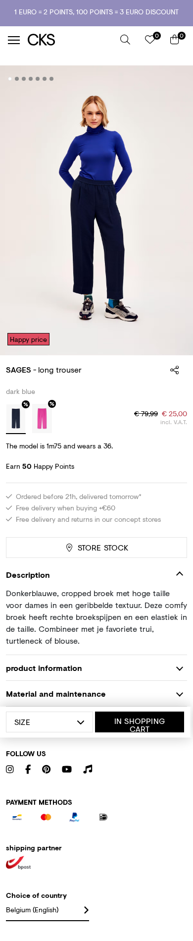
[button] (125, 40)
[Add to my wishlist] (172, 79)
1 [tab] (10, 79)
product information (44, 667)
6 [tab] (45, 79)
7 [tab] (51, 79)
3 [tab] (24, 79)
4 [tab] (31, 79)
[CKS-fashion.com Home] (70, 40)
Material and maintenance (56, 693)
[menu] (14, 40)
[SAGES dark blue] (16, 419)
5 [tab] (38, 79)
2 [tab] (17, 79)
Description (28, 574)
